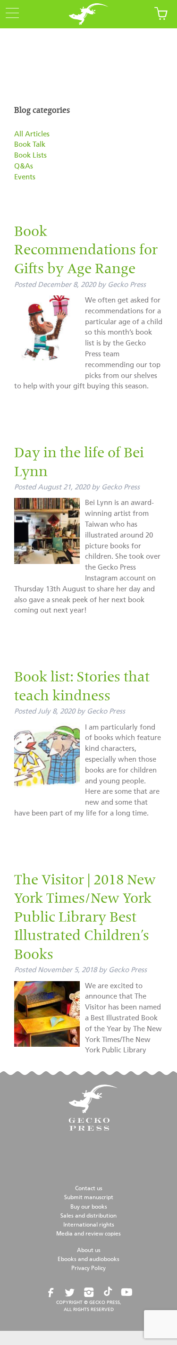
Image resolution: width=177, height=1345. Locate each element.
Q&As (23, 166)
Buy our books (88, 1207)
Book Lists (30, 155)
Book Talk (29, 144)
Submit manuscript (88, 1198)
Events (24, 177)
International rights (88, 1225)
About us (89, 1250)
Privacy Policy (88, 1268)
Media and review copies (88, 1234)
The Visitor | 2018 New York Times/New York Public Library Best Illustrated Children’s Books (85, 918)
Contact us (88, 1189)
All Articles (32, 134)
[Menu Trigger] (9, 13)
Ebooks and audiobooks (88, 1259)
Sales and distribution (88, 1216)
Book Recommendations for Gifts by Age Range (86, 251)
